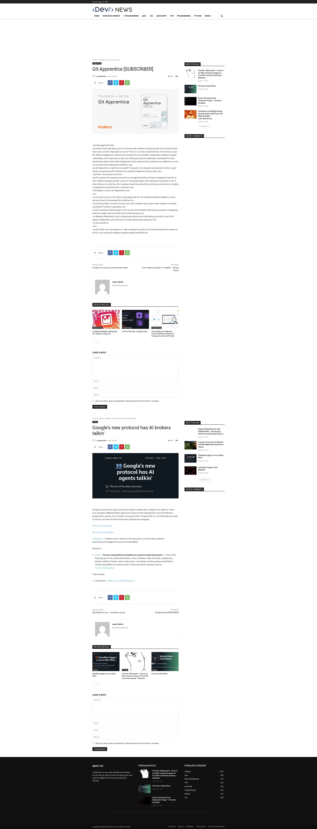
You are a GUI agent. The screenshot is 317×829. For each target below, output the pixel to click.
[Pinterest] (121, 82)
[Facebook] (110, 82)
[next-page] (97, 342)
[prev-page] (93, 342)
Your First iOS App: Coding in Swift (134, 331)
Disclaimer (190, 826)
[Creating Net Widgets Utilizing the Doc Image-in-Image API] (105, 319)
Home (94, 60)
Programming (103, 60)
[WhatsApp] (127, 82)
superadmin (102, 76)
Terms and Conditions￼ (216, 826)
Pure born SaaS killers (207, 86)
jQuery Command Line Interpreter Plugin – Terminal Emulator (209, 100)
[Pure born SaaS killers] (191, 89)
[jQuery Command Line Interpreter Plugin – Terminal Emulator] (191, 101)
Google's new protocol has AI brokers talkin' (110, 268)
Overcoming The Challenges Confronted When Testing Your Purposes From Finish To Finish (162, 334)
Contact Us (172, 826)
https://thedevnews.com (120, 285)
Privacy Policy (201, 826)
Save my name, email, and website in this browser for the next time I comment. (127, 401)
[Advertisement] (158, 37)
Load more (204, 126)
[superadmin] (94, 76)
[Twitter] (115, 82)
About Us (181, 826)
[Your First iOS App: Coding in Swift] (135, 319)
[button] (222, 16)
